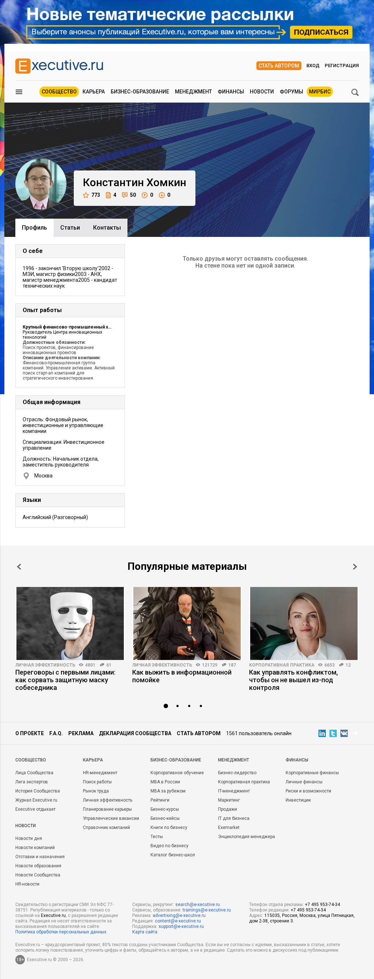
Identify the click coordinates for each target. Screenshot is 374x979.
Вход (313, 65)
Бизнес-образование (140, 92)
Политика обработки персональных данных (60, 931)
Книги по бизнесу (168, 827)
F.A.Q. (56, 733)
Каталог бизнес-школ (172, 854)
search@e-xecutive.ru (197, 904)
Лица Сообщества (34, 772)
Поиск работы (97, 781)
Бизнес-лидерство (237, 772)
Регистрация (342, 65)
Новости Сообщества (37, 875)
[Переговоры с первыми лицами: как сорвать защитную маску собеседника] (70, 623)
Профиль (34, 227)
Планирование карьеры (107, 809)
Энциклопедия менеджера (246, 836)
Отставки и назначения (40, 856)
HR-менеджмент (100, 772)
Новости (262, 92)
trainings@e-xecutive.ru (207, 910)
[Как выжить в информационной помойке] (187, 623)
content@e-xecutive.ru (178, 921)
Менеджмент (193, 92)
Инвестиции (298, 800)
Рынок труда (96, 791)
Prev (19, 566)
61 (108, 665)
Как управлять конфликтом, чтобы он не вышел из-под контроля (293, 679)
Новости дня (28, 838)
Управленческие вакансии (111, 818)
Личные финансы (304, 781)
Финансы (231, 92)
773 (95, 195)
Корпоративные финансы (312, 772)
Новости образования (38, 865)
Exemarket (229, 827)
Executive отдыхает (35, 809)
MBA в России (165, 781)
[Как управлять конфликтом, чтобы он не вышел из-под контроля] (304, 623)
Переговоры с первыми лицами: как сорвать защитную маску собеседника (65, 679)
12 (348, 665)
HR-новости (27, 884)
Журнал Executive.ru (36, 800)
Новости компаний (35, 847)
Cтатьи (70, 227)
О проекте (29, 733)
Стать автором (279, 66)
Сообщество (59, 92)
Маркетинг (229, 800)
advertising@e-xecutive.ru (179, 915)
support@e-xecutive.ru (181, 926)
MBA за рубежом (168, 791)
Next (355, 566)
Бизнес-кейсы (165, 818)
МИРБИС (320, 92)
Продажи (227, 809)
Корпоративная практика (281, 665)
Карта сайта (144, 931)
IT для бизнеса (233, 818)
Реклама (81, 733)
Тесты (156, 836)
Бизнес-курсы (164, 809)
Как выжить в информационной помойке (182, 676)
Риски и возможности (308, 791)
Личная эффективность (45, 665)
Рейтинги (159, 800)
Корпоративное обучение (177, 772)
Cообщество (30, 760)
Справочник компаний (106, 827)
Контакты (107, 227)
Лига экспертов (31, 781)
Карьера (94, 92)
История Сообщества (37, 791)
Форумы (291, 92)
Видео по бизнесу (169, 845)
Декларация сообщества (135, 733)
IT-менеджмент (234, 791)
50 (133, 195)
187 (232, 665)
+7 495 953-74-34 (322, 904)
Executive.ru (53, 915)
